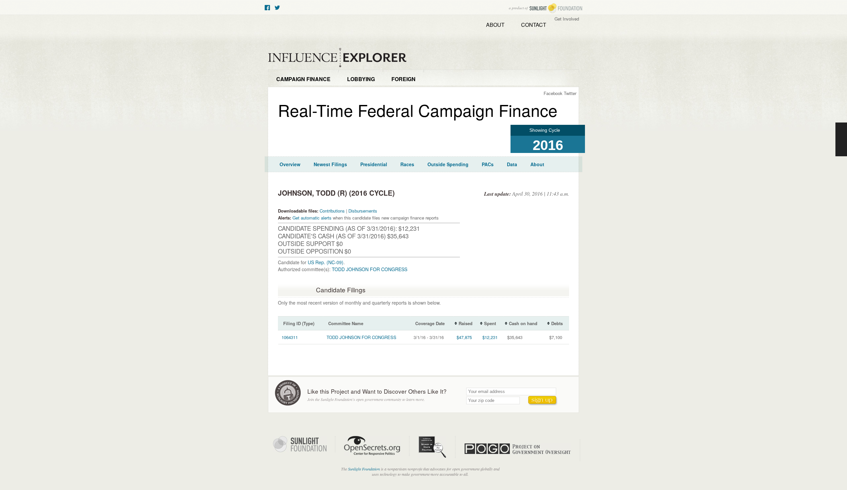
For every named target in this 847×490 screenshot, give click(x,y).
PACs (488, 164)
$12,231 (490, 337)
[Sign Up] (543, 401)
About (495, 24)
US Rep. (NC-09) (325, 262)
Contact (533, 24)
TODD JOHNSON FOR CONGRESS (369, 269)
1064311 (290, 337)
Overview (290, 164)
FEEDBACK (841, 139)
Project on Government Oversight (522, 450)
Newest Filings (330, 164)
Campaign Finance (303, 79)
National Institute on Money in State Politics (437, 447)
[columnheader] (300, 323)
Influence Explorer (341, 58)
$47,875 (464, 337)
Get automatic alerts (312, 218)
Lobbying (361, 79)
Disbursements (362, 211)
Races (407, 164)
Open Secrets (377, 446)
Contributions (332, 211)
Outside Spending (447, 164)
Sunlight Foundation (555, 8)
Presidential (373, 164)
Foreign (403, 79)
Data (512, 164)
